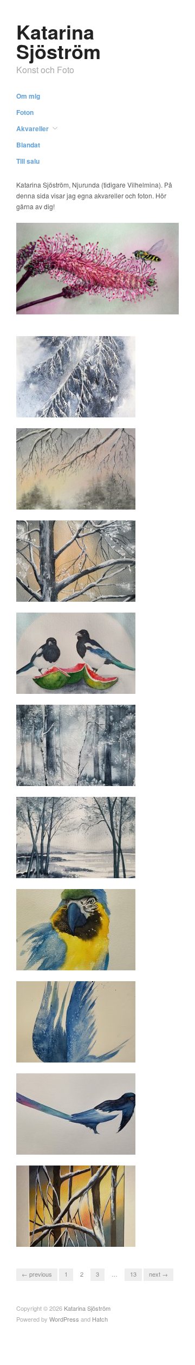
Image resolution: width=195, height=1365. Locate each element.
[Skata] (75, 1112)
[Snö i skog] (75, 1204)
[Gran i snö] (75, 375)
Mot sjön (114, 867)
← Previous (37, 1274)
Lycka (119, 683)
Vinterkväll (111, 499)
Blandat (28, 144)
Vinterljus (113, 591)
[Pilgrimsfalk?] (75, 1020)
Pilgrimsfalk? (108, 1052)
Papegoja (113, 960)
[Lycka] (75, 651)
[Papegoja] (75, 928)
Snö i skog (111, 1236)
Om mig (28, 96)
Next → (158, 1274)
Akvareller (32, 128)
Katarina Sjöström (58, 41)
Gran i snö (112, 407)
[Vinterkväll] (75, 467)
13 (133, 1274)
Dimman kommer (101, 775)
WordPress (64, 1319)
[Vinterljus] (75, 559)
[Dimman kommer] (75, 744)
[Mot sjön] (75, 836)
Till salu (28, 161)
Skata (119, 1144)
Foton (25, 112)
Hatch (100, 1319)
